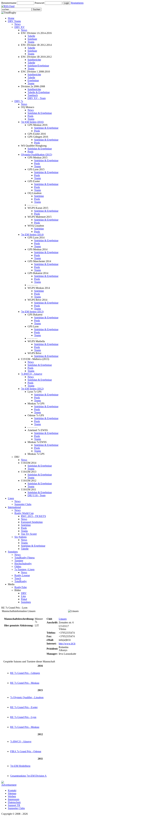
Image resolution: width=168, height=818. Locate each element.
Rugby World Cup (24, 513)
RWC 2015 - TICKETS (33, 516)
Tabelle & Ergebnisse (39, 92)
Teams (31, 42)
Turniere (18, 560)
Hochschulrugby (23, 563)
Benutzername (8, 2)
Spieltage (32, 39)
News (17, 24)
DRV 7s (18, 101)
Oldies (17, 566)
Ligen (11, 498)
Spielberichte (34, 59)
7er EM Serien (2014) (32, 234)
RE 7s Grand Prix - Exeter (24, 707)
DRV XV (19, 27)
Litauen (63, 618)
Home (11, 18)
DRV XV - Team (37, 98)
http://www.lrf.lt (67, 643)
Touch (17, 578)
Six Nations (20, 536)
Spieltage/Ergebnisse (38, 65)
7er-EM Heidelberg (20, 765)
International (14, 507)
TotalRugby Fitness (24, 557)
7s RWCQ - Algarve (31, 373)
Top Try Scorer (29, 533)
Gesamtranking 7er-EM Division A (28, 775)
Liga (23, 596)
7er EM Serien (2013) (32, 311)
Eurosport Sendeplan (32, 522)
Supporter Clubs (22, 504)
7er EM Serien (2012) (32, 388)
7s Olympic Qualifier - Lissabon (26, 697)
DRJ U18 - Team (36, 495)
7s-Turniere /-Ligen (24, 569)
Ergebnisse (33, 80)
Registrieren (77, 2)
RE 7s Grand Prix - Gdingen (25, 673)
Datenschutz (14, 802)
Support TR (14, 805)
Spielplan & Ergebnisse (40, 113)
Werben (12, 796)
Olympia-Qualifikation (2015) (36, 154)
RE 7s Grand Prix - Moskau (24, 683)
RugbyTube (20, 587)
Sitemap (12, 793)
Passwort (39, 2)
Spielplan (39, 196)
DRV (24, 593)
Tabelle (31, 36)
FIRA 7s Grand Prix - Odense (25, 751)
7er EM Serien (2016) (32, 122)
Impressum (13, 799)
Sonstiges (13, 551)
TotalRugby (20, 581)
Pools (30, 116)
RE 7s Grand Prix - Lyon (23, 717)
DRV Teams (14, 21)
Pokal (24, 599)
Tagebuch (33, 95)
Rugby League (22, 575)
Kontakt (12, 790)
